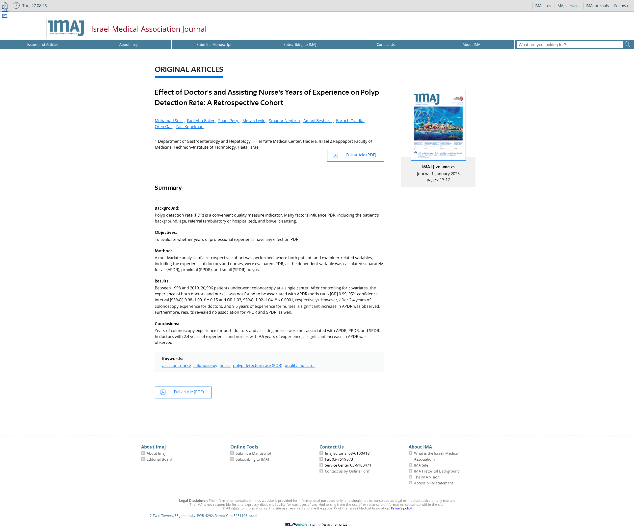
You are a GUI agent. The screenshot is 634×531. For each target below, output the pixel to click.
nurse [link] (225, 365)
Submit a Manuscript (253, 453)
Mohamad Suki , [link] (170, 120)
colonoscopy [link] (205, 365)
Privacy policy (401, 507)
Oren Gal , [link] (164, 126)
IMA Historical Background (437, 471)
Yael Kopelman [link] (190, 126)
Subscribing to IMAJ (252, 459)
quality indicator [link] (300, 365)
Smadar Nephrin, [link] (285, 120)
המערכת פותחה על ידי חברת (329, 524)
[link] (438, 138)
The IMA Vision (427, 476)
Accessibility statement (433, 482)
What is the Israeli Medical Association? (436, 456)
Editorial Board (159, 459)
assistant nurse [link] (176, 365)
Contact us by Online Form (347, 471)
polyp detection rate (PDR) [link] (257, 365)
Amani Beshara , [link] (318, 120)
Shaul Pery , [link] (229, 120)
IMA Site (421, 465)
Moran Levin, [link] (254, 120)
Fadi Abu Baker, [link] (201, 120)
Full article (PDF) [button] (361, 154)
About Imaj (156, 453)
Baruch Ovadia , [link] (350, 120)
